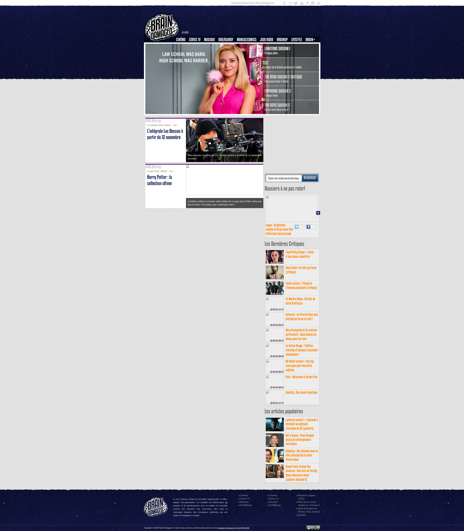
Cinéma (180, 39)
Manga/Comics (246, 39)
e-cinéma (182, 58)
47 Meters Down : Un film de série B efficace (300, 301)
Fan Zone (311, 46)
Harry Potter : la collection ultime (159, 180)
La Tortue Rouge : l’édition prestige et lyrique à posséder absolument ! (302, 350)
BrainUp (282, 39)
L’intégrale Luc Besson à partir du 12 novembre (165, 134)
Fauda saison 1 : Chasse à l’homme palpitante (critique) (301, 285)
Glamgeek (298, 52)
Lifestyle (296, 39)
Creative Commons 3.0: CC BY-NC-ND (233, 528)
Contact (302, 515)
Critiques (182, 46)
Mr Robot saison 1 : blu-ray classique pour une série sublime (300, 365)
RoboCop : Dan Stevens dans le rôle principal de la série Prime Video (302, 455)
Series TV (194, 39)
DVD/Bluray (225, 39)
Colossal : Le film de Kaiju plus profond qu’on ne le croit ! (302, 316)
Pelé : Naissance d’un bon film (302, 377)
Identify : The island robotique (301, 392)
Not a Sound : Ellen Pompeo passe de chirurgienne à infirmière (300, 439)
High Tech (298, 58)
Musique (209, 39)
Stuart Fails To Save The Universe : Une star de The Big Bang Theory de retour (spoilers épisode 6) (301, 473)
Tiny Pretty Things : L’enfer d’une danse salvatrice (300, 254)
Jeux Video (266, 39)
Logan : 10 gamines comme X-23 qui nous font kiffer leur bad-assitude (279, 229)
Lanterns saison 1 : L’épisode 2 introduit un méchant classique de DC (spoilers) (302, 424)
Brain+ (310, 39)
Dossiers (182, 52)
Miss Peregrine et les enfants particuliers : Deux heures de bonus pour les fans (301, 334)
